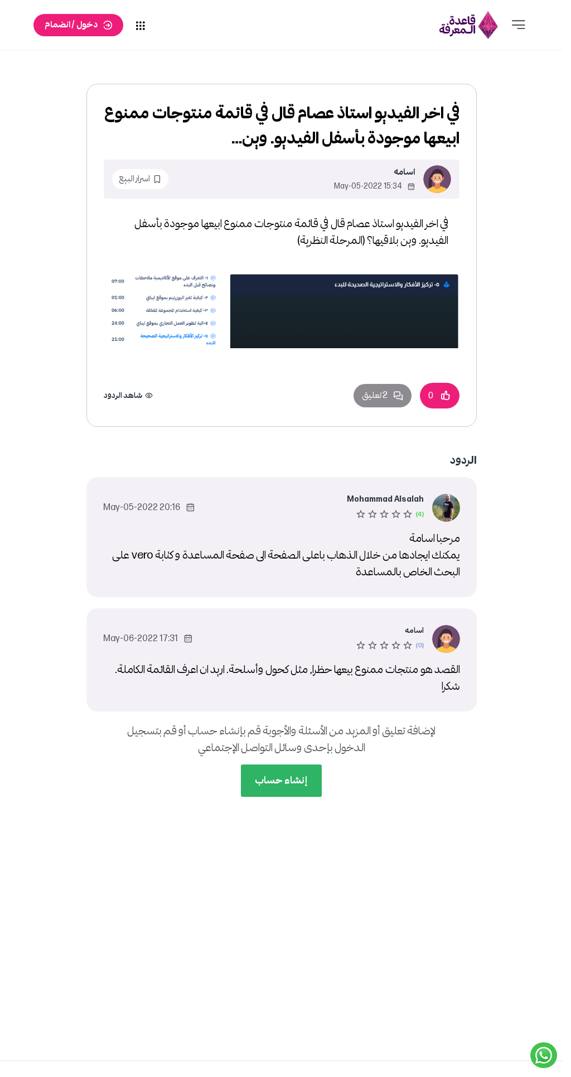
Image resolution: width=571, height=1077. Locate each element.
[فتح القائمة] (518, 25)
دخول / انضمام (71, 25)
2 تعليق (375, 395)
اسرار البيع (134, 179)
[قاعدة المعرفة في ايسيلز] (468, 25)
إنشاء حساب (281, 780)
